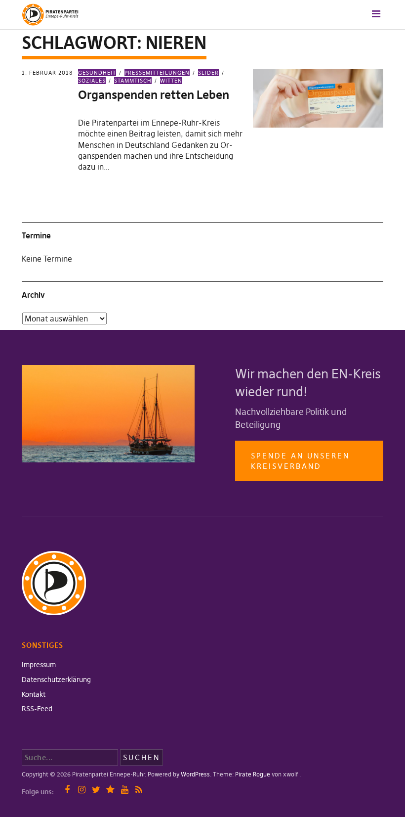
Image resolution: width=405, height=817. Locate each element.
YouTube (125, 789)
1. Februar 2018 (47, 72)
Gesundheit (97, 72)
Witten (171, 80)
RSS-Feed (37, 708)
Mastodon (110, 789)
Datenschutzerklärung (56, 679)
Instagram (82, 789)
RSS (139, 789)
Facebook (67, 789)
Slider (208, 72)
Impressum (39, 664)
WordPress (195, 774)
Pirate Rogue (252, 774)
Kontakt (33, 694)
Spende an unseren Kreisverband (300, 461)
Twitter (96, 789)
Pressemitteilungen (157, 72)
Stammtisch (133, 80)
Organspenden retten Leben (153, 95)
